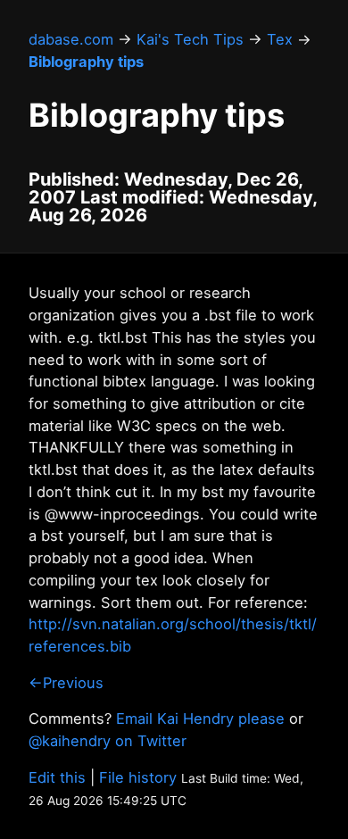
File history (138, 777)
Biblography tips (86, 62)
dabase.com (71, 39)
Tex (280, 39)
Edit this (57, 777)
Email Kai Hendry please (200, 718)
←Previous (66, 683)
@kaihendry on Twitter (107, 741)
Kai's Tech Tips (190, 39)
